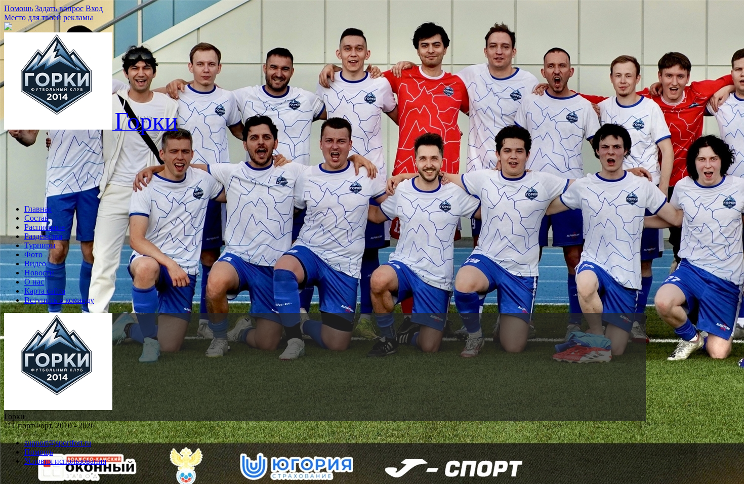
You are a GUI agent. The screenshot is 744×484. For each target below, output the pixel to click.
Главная (38, 209)
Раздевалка (43, 236)
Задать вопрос (59, 8)
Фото (33, 254)
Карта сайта (44, 291)
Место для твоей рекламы (48, 17)
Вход (94, 8)
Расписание (44, 227)
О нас (34, 281)
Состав (36, 218)
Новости (39, 272)
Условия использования (65, 461)
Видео (35, 263)
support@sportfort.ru (57, 442)
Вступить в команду (59, 300)
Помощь (18, 8)
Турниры (40, 245)
